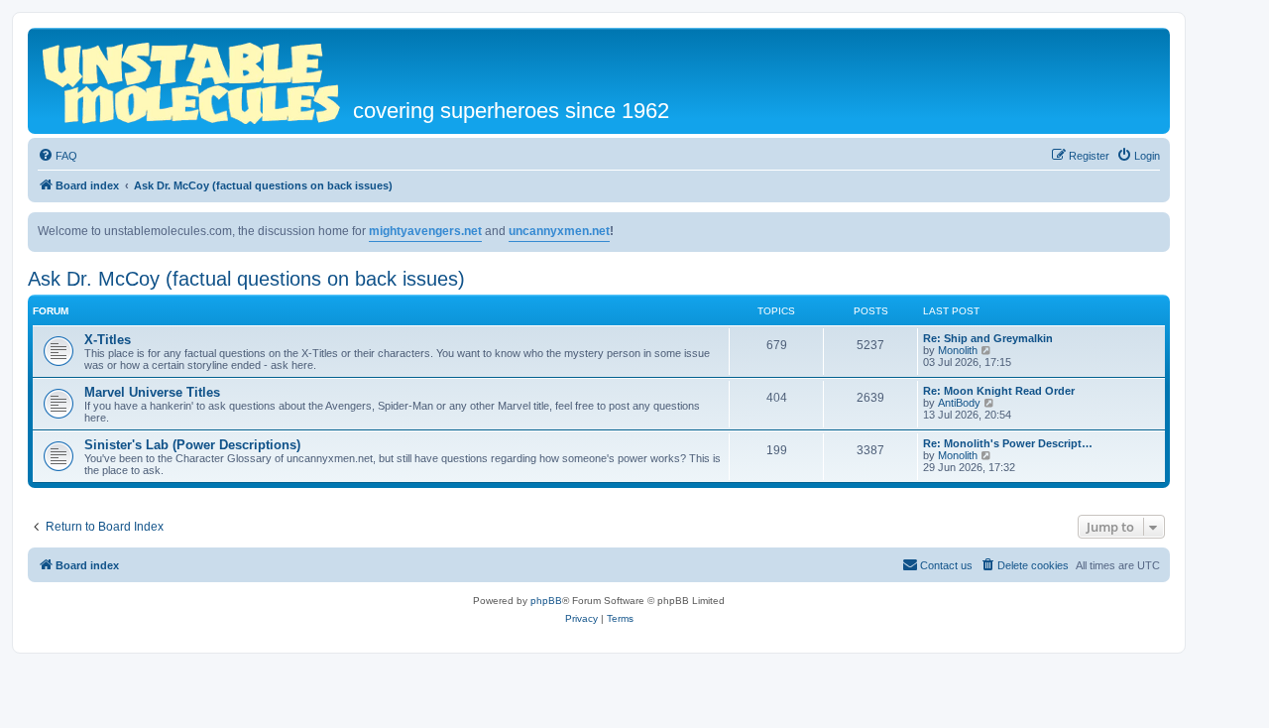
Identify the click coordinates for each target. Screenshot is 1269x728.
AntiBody (959, 403)
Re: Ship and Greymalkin (988, 338)
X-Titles (107, 339)
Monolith (958, 350)
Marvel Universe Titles (152, 392)
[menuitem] (57, 156)
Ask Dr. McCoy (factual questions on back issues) (246, 279)
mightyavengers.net (425, 231)
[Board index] (193, 81)
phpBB (546, 600)
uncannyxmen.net (559, 231)
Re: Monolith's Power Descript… (1008, 443)
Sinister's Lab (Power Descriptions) (192, 444)
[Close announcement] (1154, 228)
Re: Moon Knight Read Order (999, 391)
